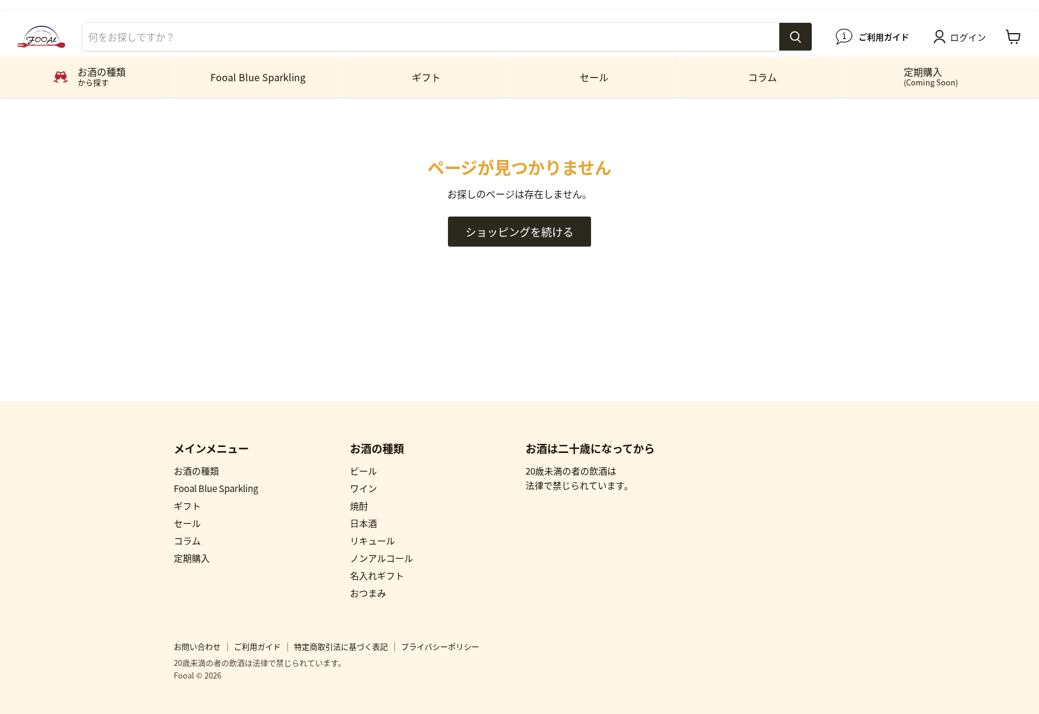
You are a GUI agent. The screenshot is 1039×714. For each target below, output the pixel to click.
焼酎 (359, 505)
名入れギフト (377, 575)
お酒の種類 (196, 470)
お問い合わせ (197, 646)
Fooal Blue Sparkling (257, 77)
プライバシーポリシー (440, 646)
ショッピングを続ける (519, 231)
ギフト (426, 77)
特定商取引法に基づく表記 (341, 646)
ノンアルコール (381, 558)
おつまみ (368, 592)
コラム (762, 77)
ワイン (363, 488)
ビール (363, 470)
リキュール (372, 540)
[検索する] (795, 37)
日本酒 (363, 523)
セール (594, 77)
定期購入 (931, 76)
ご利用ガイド (257, 646)
